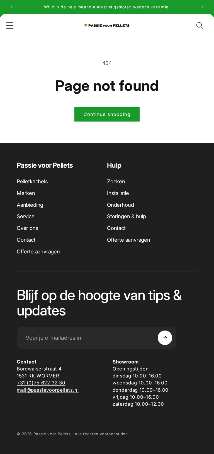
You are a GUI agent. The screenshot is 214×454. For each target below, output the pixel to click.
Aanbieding (30, 205)
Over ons (27, 228)
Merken (26, 193)
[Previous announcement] (11, 7)
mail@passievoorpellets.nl (48, 390)
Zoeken (116, 181)
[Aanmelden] (165, 338)
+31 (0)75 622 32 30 (41, 383)
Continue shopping (107, 114)
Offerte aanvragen (38, 251)
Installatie (118, 193)
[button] (9, 25)
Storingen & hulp (126, 216)
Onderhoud (120, 205)
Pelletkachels (32, 181)
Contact (26, 240)
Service (26, 216)
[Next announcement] (202, 7)
